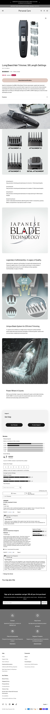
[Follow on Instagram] (9, 704)
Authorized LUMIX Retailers (31, 664)
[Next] (39, 2)
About (26, 656)
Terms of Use (5, 689)
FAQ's (3, 656)
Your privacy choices (29, 666)
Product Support (36, 425)
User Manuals (14, 425)
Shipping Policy (5, 681)
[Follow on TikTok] (16, 704)
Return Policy (5, 678)
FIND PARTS (12, 643)
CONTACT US (12, 625)
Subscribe (44, 602)
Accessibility (5, 695)
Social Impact (28, 661)
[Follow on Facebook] (3, 704)
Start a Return (5, 661)
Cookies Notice (5, 686)
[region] (25, 39)
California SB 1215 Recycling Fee (9, 666)
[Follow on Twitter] (6, 704)
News (26, 659)
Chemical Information (7, 664)
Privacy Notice (5, 684)
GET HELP (37, 626)
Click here (32, 6)
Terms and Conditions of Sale (9, 698)
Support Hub (5, 659)
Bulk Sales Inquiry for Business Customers (9, 670)
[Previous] (10, 2)
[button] (25, 80)
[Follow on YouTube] (13, 704)
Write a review (16, 71)
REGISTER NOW (37, 643)
